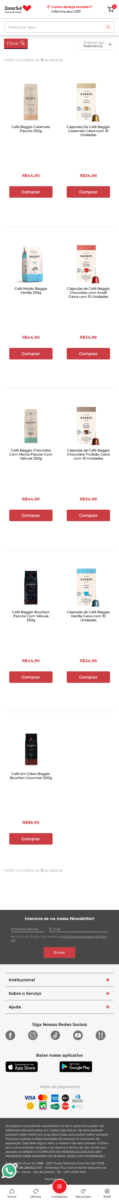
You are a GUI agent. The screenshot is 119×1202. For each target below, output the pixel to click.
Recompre (83, 1197)
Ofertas (35, 1197)
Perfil (107, 1197)
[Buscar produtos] (108, 27)
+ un (31, 207)
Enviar (59, 952)
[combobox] (59, 27)
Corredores (59, 1197)
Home (12, 1197)
